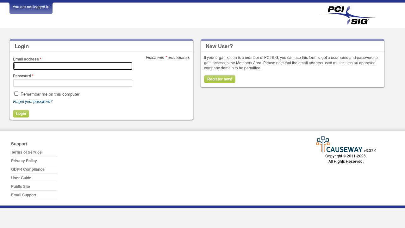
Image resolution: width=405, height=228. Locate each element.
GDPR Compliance (28, 169)
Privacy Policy (24, 160)
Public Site (20, 186)
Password (23, 76)
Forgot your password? (33, 101)
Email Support (23, 195)
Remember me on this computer (50, 94)
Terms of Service (26, 152)
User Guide (21, 177)
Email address (27, 59)
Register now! (219, 79)
